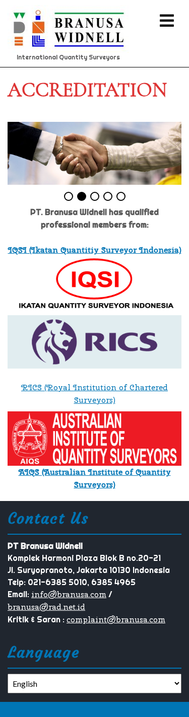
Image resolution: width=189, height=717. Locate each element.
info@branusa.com (68, 594)
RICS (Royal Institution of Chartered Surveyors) (94, 393)
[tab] (167, 21)
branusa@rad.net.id (46, 607)
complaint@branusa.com (116, 619)
